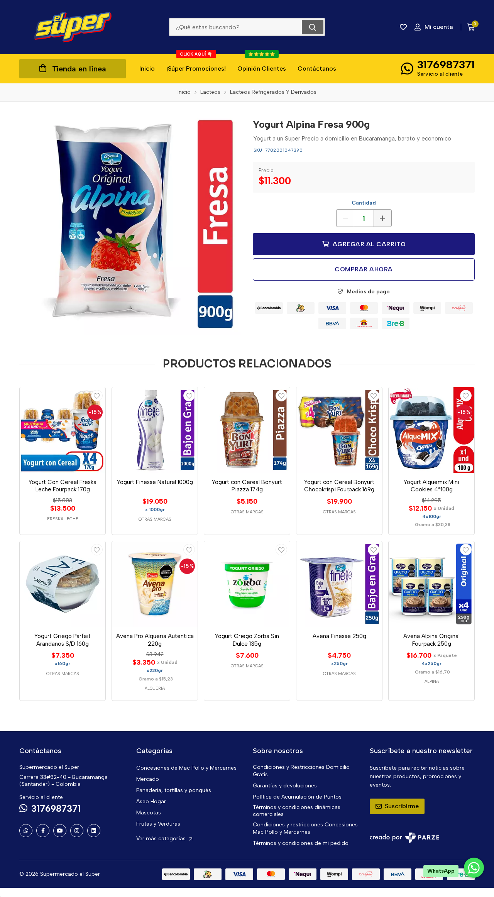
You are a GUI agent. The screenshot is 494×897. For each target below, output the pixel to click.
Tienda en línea (79, 68)
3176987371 (446, 64)
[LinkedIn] (93, 830)
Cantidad (364, 203)
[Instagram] (76, 830)
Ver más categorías (161, 838)
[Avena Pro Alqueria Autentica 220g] (155, 584)
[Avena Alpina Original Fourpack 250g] (431, 584)
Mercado (147, 779)
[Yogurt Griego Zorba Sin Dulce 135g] (247, 584)
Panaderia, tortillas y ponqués (173, 790)
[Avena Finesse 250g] (339, 584)
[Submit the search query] (312, 27)
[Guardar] (97, 395)
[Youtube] (59, 830)
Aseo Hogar (151, 801)
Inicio (147, 68)
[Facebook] (42, 830)
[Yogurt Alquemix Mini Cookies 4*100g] (431, 430)
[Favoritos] (403, 27)
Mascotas (148, 812)
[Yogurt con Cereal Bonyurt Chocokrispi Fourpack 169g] (339, 430)
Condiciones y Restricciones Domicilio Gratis (301, 771)
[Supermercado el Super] (72, 27)
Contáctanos (317, 68)
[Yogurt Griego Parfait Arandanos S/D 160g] (62, 584)
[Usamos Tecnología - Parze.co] (404, 838)
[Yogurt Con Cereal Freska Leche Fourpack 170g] (62, 430)
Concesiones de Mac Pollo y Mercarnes (186, 768)
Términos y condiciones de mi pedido (301, 843)
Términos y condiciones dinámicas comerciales (296, 811)
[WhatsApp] (25, 830)
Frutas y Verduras (158, 824)
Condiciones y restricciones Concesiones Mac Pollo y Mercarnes (305, 828)
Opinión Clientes (261, 63)
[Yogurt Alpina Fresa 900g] (130, 224)
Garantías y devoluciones (285, 785)
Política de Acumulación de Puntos (297, 797)
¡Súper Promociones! (196, 63)
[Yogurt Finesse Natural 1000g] (155, 430)
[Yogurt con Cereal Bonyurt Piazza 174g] (247, 430)
